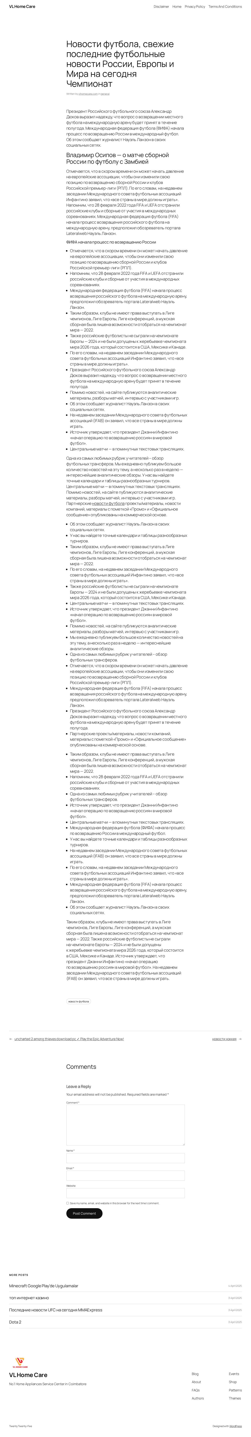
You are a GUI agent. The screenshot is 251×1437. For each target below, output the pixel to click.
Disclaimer (161, 6)
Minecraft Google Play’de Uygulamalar (43, 1286)
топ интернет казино (29, 1298)
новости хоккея (224, 1039)
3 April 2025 (235, 1298)
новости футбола (108, 503)
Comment (72, 1102)
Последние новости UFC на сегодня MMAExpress (55, 1310)
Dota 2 (15, 1322)
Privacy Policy (195, 6)
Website (71, 1185)
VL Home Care (22, 6)
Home (177, 6)
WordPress (236, 1426)
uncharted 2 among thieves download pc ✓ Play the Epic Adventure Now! (69, 1039)
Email (70, 1168)
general (105, 93)
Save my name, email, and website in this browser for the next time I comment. (114, 1203)
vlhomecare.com (88, 93)
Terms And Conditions (225, 6)
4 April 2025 (235, 1285)
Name (70, 1150)
